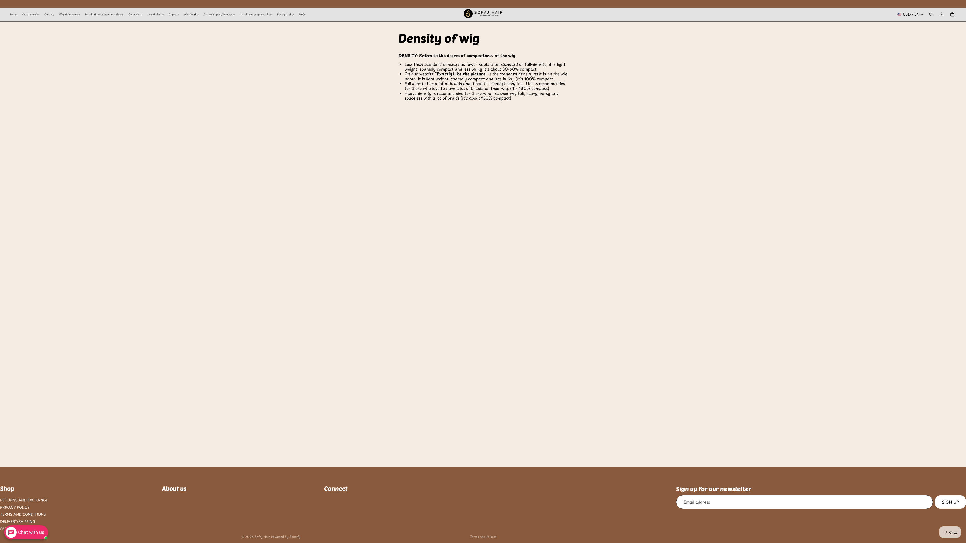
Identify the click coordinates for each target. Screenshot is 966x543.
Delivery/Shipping (17, 521)
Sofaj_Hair (262, 536)
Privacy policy (15, 507)
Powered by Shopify (285, 536)
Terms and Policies (483, 536)
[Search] (930, 14)
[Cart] (952, 14)
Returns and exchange (24, 500)
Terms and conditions (23, 514)
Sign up (950, 502)
